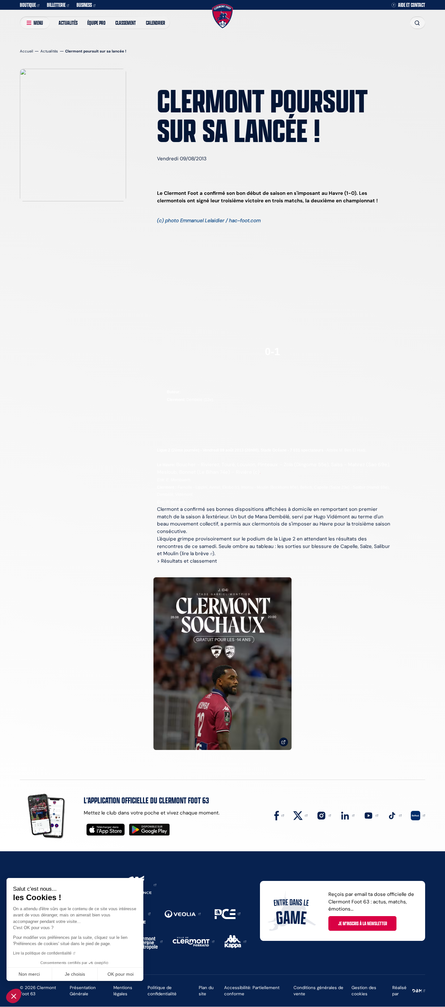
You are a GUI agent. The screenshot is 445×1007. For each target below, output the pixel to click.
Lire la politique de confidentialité (42, 953)
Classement (125, 22)
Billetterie (56, 4)
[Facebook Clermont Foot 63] (279, 815)
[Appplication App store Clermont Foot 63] (105, 830)
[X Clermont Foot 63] (300, 815)
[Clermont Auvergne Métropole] (147, 941)
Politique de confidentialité (162, 990)
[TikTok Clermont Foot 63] (394, 815)
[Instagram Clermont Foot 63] (324, 815)
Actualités (68, 22)
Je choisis (75, 974)
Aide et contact (411, 5)
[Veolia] (183, 913)
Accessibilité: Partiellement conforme (252, 990)
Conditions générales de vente (318, 990)
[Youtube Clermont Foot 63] (371, 815)
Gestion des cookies (364, 990)
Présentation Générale (83, 990)
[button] (14, 996)
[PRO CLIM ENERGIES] (227, 913)
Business (84, 4)
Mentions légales (122, 990)
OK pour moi (121, 974)
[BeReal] (418, 815)
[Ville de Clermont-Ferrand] (193, 941)
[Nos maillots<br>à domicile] (222, 663)
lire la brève (195, 553)
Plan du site (206, 990)
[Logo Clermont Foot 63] (222, 16)
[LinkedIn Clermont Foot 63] (347, 815)
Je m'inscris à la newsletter (362, 923)
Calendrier (155, 22)
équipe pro (96, 22)
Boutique (28, 4)
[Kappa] (235, 941)
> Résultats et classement (187, 561)
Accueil (26, 51)
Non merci (29, 974)
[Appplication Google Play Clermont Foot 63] (149, 830)
